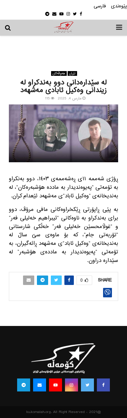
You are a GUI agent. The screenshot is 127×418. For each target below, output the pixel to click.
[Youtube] (55, 384)
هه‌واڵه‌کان (59, 73)
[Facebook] (103, 384)
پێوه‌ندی (119, 6)
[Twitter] (87, 384)
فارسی (100, 6)
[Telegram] (23, 384)
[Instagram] (71, 384)
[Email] (39, 384)
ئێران (72, 73)
